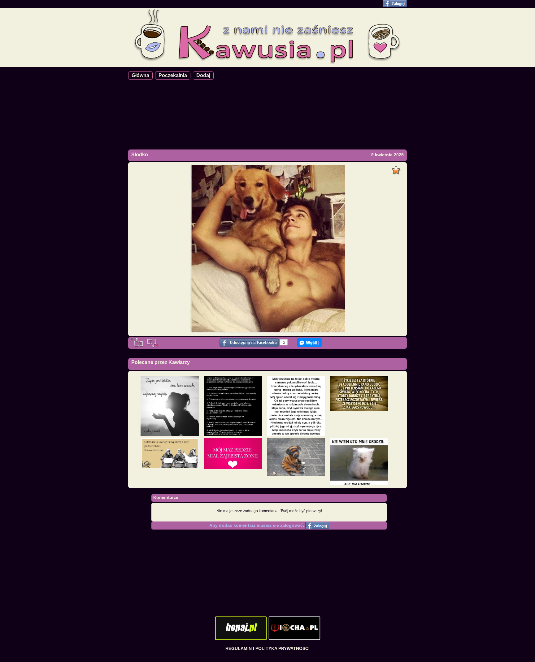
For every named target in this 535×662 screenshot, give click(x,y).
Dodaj (203, 75)
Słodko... (141, 154)
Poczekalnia (173, 75)
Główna (140, 75)
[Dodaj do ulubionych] (396, 168)
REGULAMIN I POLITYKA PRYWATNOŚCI (267, 648)
